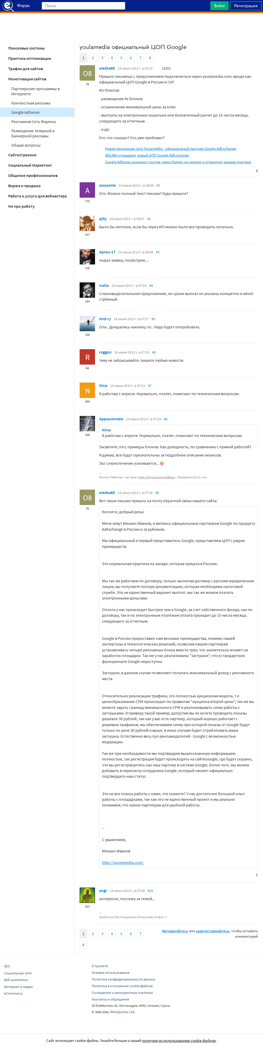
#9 (157, 492)
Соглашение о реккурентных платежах (122, 992)
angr (103, 890)
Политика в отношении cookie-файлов (122, 986)
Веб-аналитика (16, 979)
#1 (158, 185)
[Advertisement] (131, 26)
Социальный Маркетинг (30, 165)
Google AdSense (25, 112)
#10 (150, 890)
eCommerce (13, 993)
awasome (107, 185)
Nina (103, 385)
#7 (150, 385)
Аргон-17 (107, 251)
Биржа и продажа (24, 185)
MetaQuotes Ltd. (122, 1012)
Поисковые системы (26, 48)
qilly (103, 218)
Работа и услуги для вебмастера (37, 195)
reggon (105, 352)
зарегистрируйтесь (212, 930)
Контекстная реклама (30, 103)
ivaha (104, 285)
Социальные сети (18, 973)
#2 (149, 218)
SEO (7, 966)
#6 (154, 352)
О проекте (100, 966)
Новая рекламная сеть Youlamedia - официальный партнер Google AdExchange (170, 148)
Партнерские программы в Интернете (35, 91)
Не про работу (21, 206)
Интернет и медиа (18, 986)
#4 (151, 285)
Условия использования (110, 972)
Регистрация (245, 6)
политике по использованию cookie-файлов (179, 1040)
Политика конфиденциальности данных (123, 979)
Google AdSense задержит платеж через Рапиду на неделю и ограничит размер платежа (178, 161)
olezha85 (107, 68)
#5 (153, 319)
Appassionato (111, 418)
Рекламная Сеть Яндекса (33, 121)
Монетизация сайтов (27, 78)
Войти (219, 6)
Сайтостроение (22, 154)
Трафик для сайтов (25, 68)
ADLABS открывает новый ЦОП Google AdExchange (147, 155)
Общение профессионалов (33, 175)
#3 (157, 252)
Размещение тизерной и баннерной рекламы (33, 133)
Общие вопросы (26, 145)
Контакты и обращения (110, 999)
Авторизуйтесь (175, 930)
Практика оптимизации (29, 58)
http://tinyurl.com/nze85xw (157, 477)
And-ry (105, 318)
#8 (165, 419)
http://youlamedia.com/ (123, 862)
